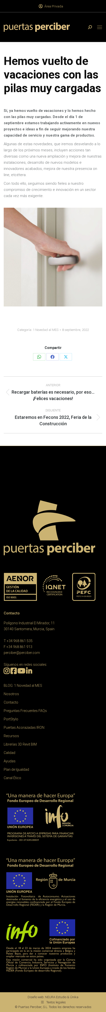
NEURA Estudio (55, 997)
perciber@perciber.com (22, 653)
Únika (74, 997)
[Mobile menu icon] (99, 27)
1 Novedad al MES (45, 330)
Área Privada (53, 6)
